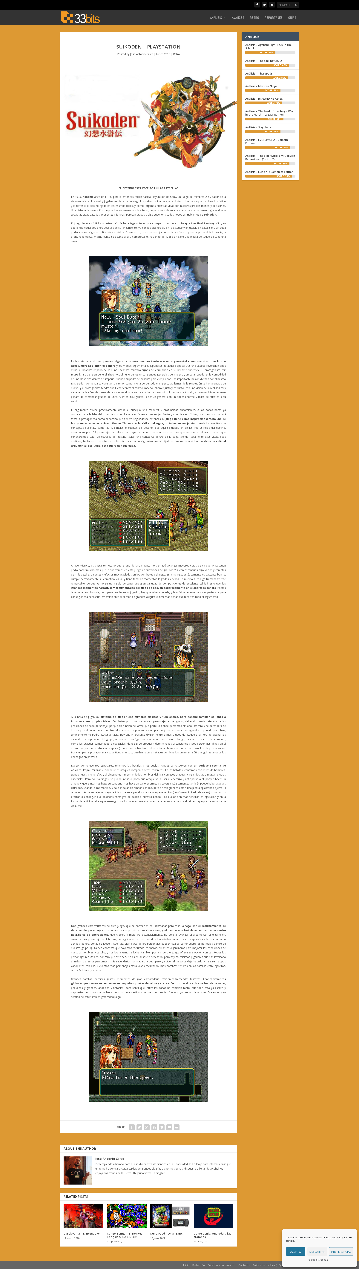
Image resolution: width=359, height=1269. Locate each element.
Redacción (198, 1265)
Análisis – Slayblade (258, 127)
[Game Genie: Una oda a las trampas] (213, 1216)
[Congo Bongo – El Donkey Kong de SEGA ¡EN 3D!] (127, 1216)
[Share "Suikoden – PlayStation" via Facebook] (132, 1127)
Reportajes (274, 18)
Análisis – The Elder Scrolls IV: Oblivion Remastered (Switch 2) (270, 157)
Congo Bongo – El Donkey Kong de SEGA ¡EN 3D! (124, 1235)
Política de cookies (318, 1260)
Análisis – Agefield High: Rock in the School (268, 46)
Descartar (317, 1251)
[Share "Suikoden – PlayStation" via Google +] (147, 1127)
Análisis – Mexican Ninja (261, 86)
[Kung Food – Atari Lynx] (170, 1216)
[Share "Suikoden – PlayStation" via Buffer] (161, 1127)
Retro (254, 18)
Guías (292, 18)
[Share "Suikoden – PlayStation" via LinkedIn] (154, 1127)
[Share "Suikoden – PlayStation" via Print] (176, 1127)
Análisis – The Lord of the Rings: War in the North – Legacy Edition (269, 112)
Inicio (186, 1265)
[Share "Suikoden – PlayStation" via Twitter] (139, 1127)
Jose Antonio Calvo (141, 54)
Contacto (244, 1265)
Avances (238, 18)
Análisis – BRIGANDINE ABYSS (264, 98)
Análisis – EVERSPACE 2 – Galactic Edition (266, 141)
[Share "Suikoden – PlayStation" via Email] (169, 1127)
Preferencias (341, 1251)
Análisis (216, 18)
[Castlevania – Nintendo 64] (83, 1216)
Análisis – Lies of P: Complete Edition (269, 172)
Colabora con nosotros (222, 1265)
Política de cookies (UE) (266, 1265)
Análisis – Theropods (258, 73)
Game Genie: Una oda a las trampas (212, 1235)
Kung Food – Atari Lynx (166, 1233)
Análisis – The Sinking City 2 (263, 61)
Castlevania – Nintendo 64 (82, 1233)
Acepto (295, 1251)
